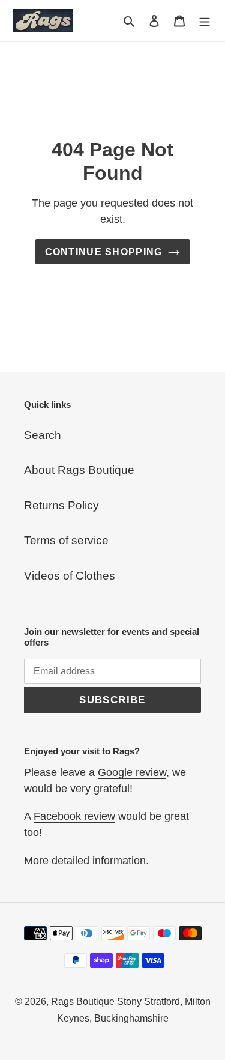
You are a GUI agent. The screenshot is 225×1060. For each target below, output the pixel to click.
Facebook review (74, 816)
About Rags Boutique (79, 470)
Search (42, 435)
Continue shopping (104, 251)
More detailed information (85, 861)
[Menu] (204, 20)
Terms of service (66, 540)
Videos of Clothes (69, 575)
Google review (132, 772)
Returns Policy (61, 505)
